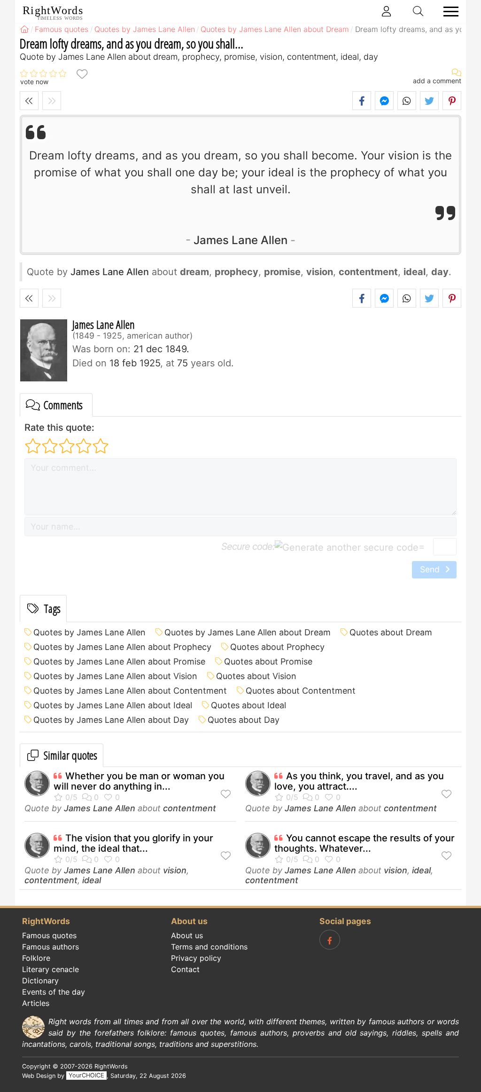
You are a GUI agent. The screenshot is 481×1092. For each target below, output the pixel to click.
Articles (35, 1003)
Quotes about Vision (256, 676)
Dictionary (40, 980)
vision (174, 870)
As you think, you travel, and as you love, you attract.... (359, 781)
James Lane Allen (240, 240)
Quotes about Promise (268, 661)
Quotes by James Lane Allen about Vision (115, 676)
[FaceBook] (329, 940)
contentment (189, 808)
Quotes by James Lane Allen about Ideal (112, 705)
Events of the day (53, 992)
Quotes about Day (243, 720)
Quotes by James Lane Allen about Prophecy (122, 647)
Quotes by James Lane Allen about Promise (119, 661)
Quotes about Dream (390, 632)
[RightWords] (24, 29)
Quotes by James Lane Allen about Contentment (130, 691)
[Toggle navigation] (448, 11)
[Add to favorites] (82, 73)
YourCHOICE (86, 1075)
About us (187, 935)
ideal (91, 880)
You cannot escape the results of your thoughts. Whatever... (364, 843)
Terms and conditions (209, 946)
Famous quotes (49, 935)
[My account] (386, 11)
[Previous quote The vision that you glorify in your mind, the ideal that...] (29, 100)
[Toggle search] (418, 11)
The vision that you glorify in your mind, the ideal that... (133, 843)
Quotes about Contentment (301, 691)
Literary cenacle (50, 969)
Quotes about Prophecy (277, 647)
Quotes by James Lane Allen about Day (111, 720)
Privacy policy (196, 958)
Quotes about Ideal (248, 705)
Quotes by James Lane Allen (89, 632)
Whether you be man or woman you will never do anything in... (139, 781)
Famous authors (50, 946)
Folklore (36, 958)
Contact (185, 969)
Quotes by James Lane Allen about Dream (247, 632)
